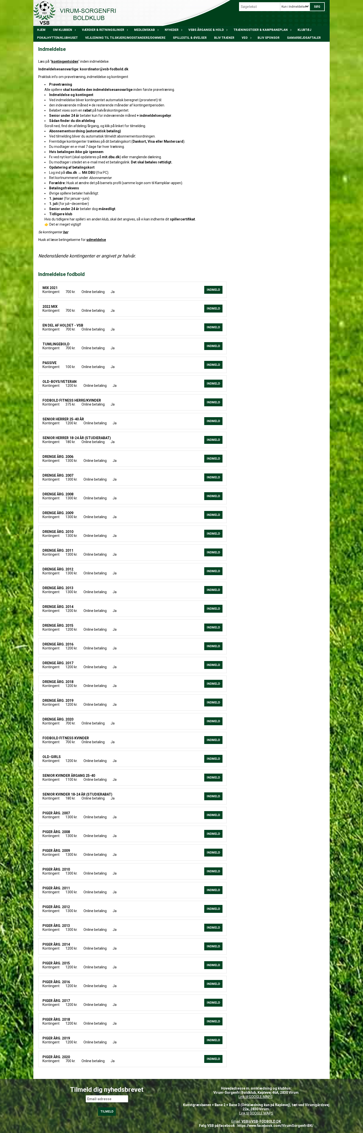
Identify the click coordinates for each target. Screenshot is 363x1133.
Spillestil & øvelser (190, 37)
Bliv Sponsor (269, 37)
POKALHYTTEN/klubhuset (57, 37)
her (65, 232)
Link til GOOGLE (250, 1097)
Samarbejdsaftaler (304, 37)
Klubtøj (304, 30)
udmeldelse (96, 240)
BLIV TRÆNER (224, 37)
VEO (245, 37)
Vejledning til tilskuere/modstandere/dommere (125, 37)
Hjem (41, 30)
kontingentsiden (64, 61)
